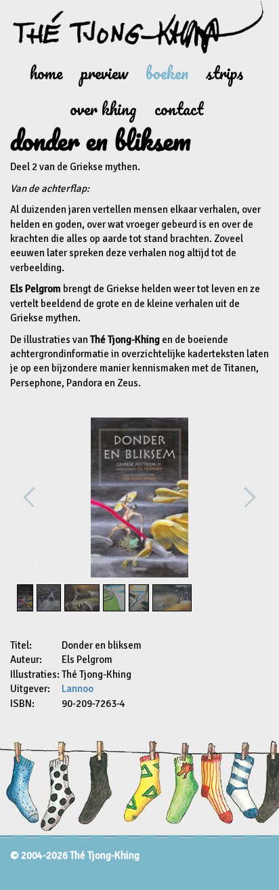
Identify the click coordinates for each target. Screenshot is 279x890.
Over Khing (103, 109)
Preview (104, 73)
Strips (224, 73)
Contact (178, 109)
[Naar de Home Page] (139, 27)
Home (46, 73)
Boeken (167, 73)
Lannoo (77, 689)
